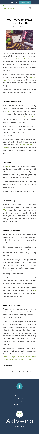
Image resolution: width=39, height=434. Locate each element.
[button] (33, 8)
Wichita (31, 359)
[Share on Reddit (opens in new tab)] (30, 371)
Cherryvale (21, 356)
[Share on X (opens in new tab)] (8, 371)
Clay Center (31, 356)
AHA (8, 166)
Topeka (21, 359)
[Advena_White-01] (19, 417)
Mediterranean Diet (28, 117)
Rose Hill (15, 359)
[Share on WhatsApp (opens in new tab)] (12, 371)
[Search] (29, 8)
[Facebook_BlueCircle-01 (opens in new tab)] (19, 386)
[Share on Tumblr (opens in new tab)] (23, 371)
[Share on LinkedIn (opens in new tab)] (19, 371)
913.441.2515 (13, 2)
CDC (9, 111)
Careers (20, 393)
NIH (34, 290)
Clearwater (7, 359)
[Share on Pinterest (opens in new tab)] (16, 371)
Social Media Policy (19, 405)
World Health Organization (26, 59)
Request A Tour (25, 2)
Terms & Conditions (19, 399)
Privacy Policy (19, 402)
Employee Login (19, 396)
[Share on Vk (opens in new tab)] (27, 371)
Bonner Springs (9, 356)
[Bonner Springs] (16, 8)
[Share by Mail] (34, 371)
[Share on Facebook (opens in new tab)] (5, 371)
